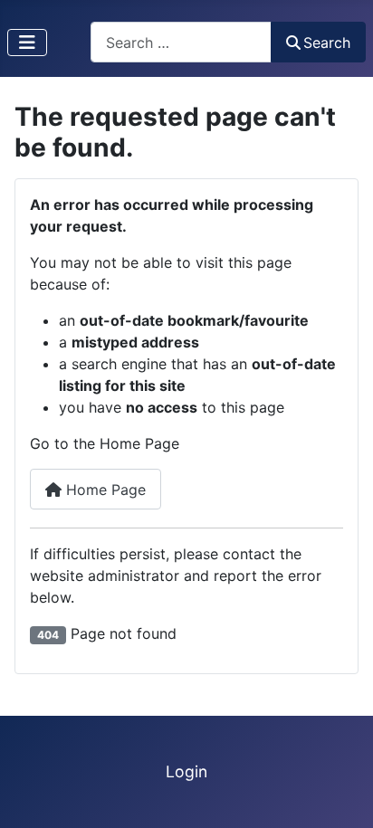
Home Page (104, 490)
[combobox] (181, 42)
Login (186, 771)
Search (326, 42)
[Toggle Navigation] (27, 42)
